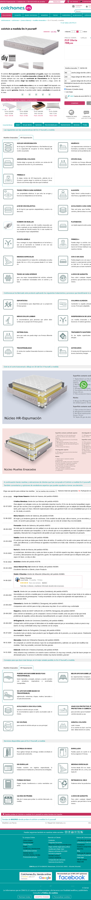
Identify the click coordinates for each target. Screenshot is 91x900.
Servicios (76, 125)
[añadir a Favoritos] (59, 30)
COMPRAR (74, 103)
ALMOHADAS (77, 15)
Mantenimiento (65, 125)
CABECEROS (66, 15)
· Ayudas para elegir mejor (56, 849)
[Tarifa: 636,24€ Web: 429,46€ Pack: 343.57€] (38, 103)
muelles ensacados (39, 20)
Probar (85, 125)
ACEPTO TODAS (42, 897)
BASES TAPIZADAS (31, 15)
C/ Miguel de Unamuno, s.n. (55, 823)
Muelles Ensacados (11, 137)
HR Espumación (26, 137)
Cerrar (85, 887)
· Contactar (51, 840)
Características (7, 125)
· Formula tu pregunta (54, 853)
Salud (17, 125)
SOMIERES (44, 15)
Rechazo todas (24, 897)
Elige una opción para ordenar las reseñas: (19, 491)
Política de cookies (50, 892)
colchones (15, 20)
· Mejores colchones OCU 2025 (57, 851)
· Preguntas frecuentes (55, 842)
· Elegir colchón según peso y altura (59, 847)
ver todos (65, 23)
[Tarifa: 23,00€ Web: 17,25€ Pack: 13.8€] (53, 103)
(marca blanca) (26, 20)
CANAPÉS (18, 15)
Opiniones (38, 125)
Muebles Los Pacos (9, 823)
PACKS (55, 15)
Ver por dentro (27, 125)
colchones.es (5, 20)
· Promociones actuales (30, 857)
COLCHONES (6, 15)
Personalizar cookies (62, 897)
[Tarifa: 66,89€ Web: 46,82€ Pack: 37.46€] (23, 103)
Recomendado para (51, 125)
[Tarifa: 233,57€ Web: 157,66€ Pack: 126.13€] (9, 103)
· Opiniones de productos (55, 862)
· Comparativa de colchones (56, 860)
